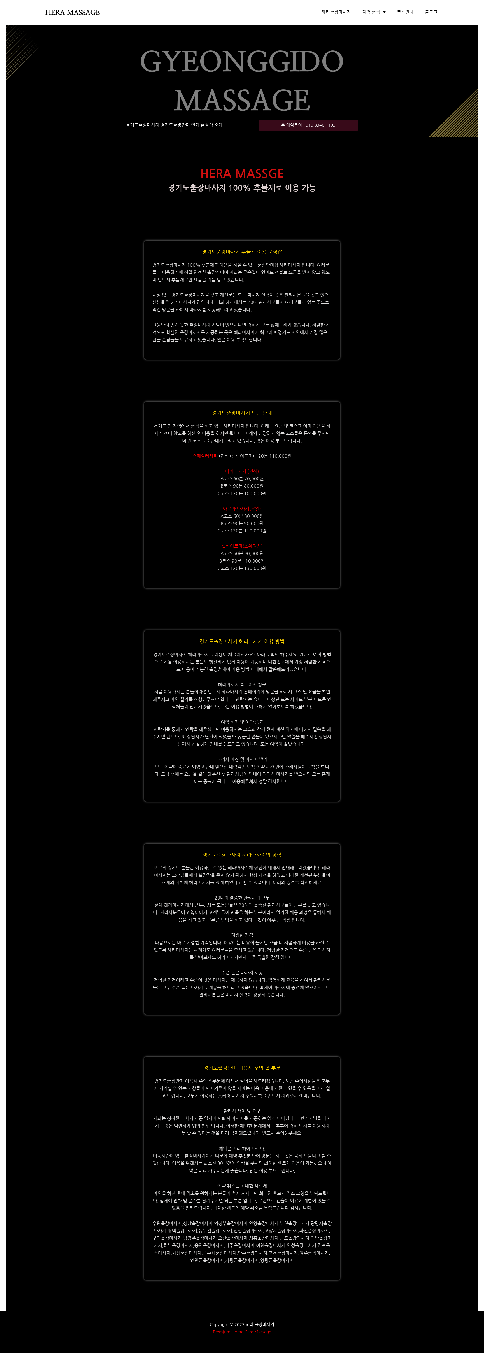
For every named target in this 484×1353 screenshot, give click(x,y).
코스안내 (405, 12)
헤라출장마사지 (336, 12)
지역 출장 (371, 12)
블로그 (431, 12)
